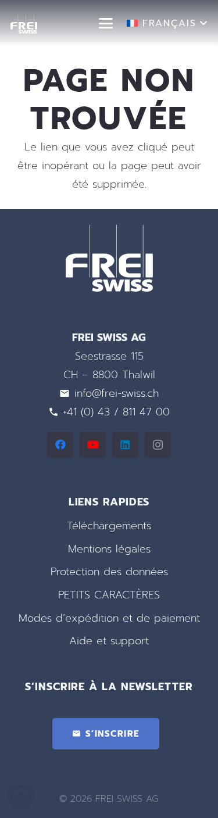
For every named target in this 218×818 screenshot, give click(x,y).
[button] (106, 23)
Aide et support (109, 641)
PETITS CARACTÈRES (109, 595)
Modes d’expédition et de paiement (109, 618)
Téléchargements (109, 526)
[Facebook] (60, 445)
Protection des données (109, 572)
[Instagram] (158, 445)
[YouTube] (93, 445)
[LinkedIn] (125, 445)
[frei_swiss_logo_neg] (23, 23)
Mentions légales (109, 549)
